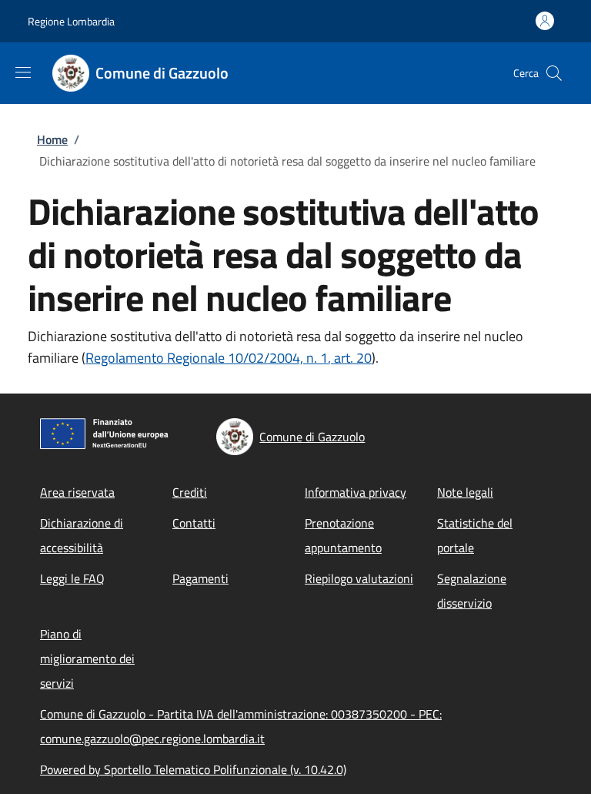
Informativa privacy (355, 492)
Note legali (465, 492)
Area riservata (77, 492)
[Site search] (554, 73)
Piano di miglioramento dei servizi (87, 658)
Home (52, 139)
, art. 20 (350, 357)
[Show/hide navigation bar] (23, 72)
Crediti (189, 492)
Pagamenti (200, 578)
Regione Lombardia (71, 21)
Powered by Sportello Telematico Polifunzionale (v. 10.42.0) (193, 769)
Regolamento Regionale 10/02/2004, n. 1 (206, 357)
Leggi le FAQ (72, 578)
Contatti (193, 523)
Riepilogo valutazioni (359, 578)
